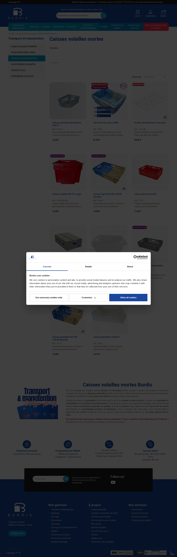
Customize (87, 297)
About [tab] (130, 266)
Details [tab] (88, 266)
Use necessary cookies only (48, 297)
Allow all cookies (128, 297)
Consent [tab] (47, 266)
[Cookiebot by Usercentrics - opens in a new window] (135, 257)
